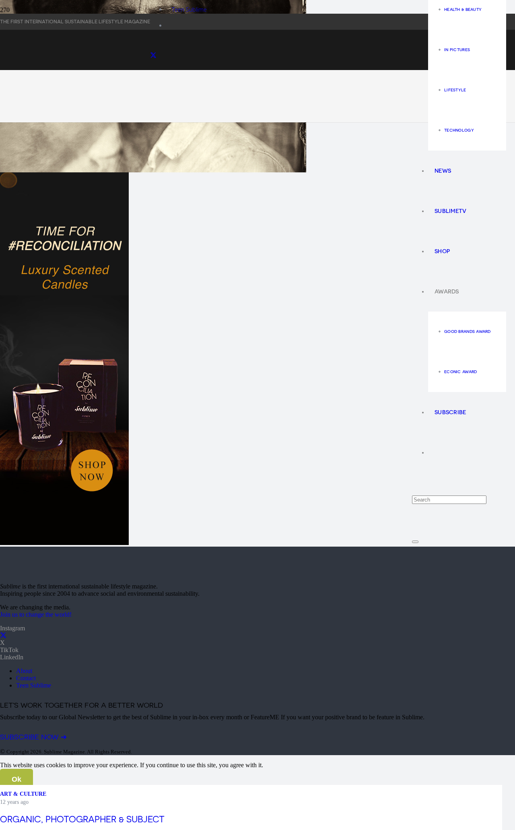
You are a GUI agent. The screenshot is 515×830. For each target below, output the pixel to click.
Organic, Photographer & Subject (82, 819)
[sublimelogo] (60, 572)
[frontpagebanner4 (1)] (257, 130)
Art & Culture (23, 794)
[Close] (415, 542)
